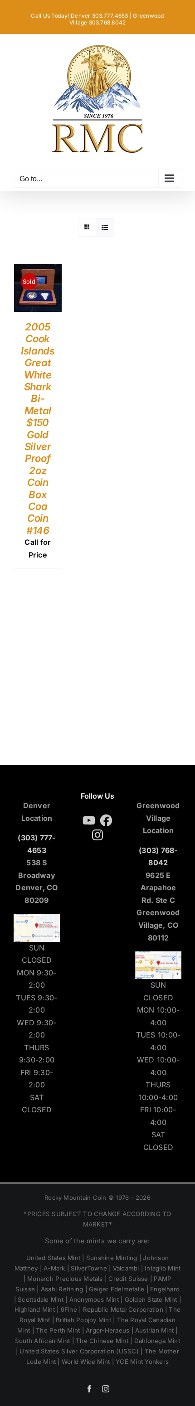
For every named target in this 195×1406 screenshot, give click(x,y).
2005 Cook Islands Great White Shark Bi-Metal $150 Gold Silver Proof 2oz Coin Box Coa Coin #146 (38, 428)
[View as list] (105, 227)
